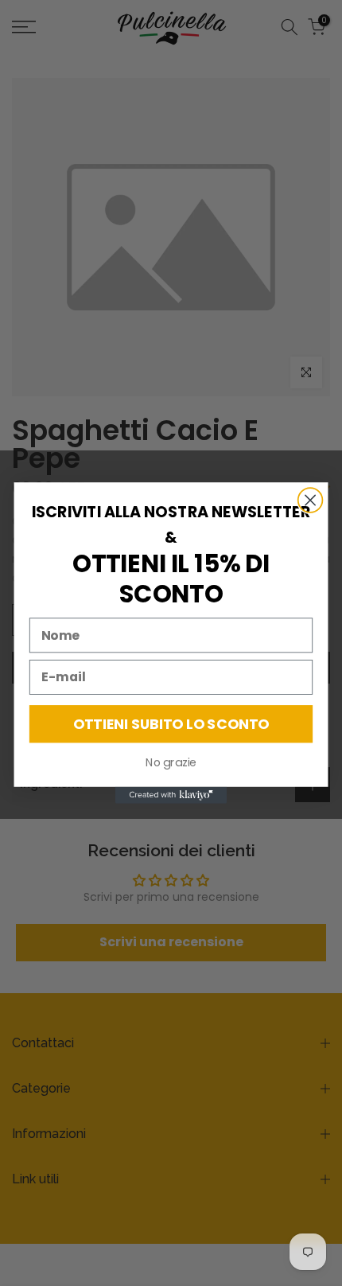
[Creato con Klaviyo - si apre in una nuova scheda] (171, 795)
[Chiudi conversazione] (310, 500)
